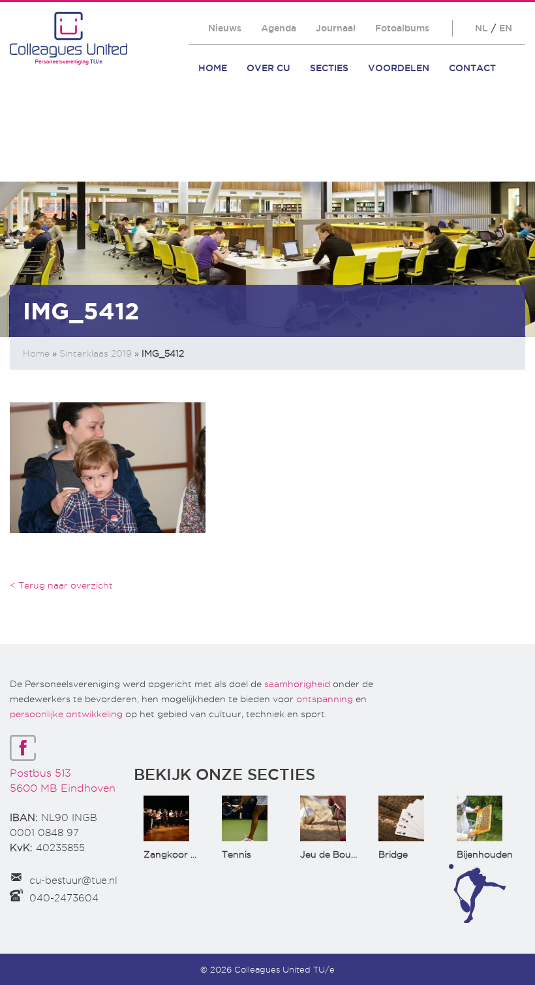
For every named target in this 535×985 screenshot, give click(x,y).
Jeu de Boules (331, 854)
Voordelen (398, 68)
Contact (472, 68)
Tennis (236, 854)
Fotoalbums (402, 28)
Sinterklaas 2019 (95, 353)
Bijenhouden (485, 854)
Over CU (268, 68)
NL (481, 28)
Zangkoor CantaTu (186, 854)
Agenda (278, 28)
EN (505, 28)
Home (212, 68)
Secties (329, 68)
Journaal (336, 28)
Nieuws (224, 28)
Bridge (393, 854)
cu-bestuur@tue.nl (73, 880)
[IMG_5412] (108, 466)
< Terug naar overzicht (61, 585)
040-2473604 (64, 898)
